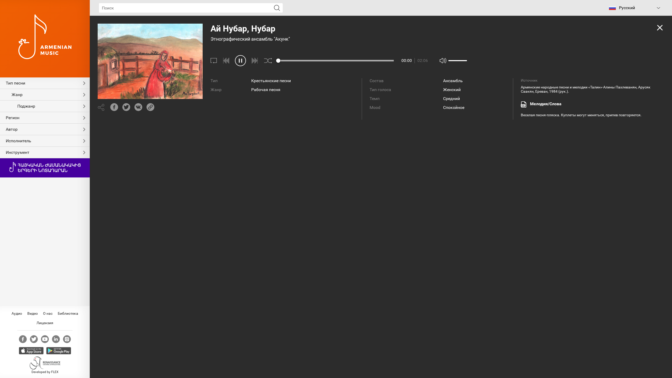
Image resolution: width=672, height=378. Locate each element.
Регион (12, 117)
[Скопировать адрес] (150, 107)
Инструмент (17, 152)
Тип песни (15, 83)
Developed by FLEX (45, 372)
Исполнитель (18, 140)
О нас (47, 313)
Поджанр (26, 106)
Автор (12, 129)
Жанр (17, 94)
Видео (32, 313)
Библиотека (68, 313)
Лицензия (44, 323)
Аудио (17, 313)
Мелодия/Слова (545, 103)
